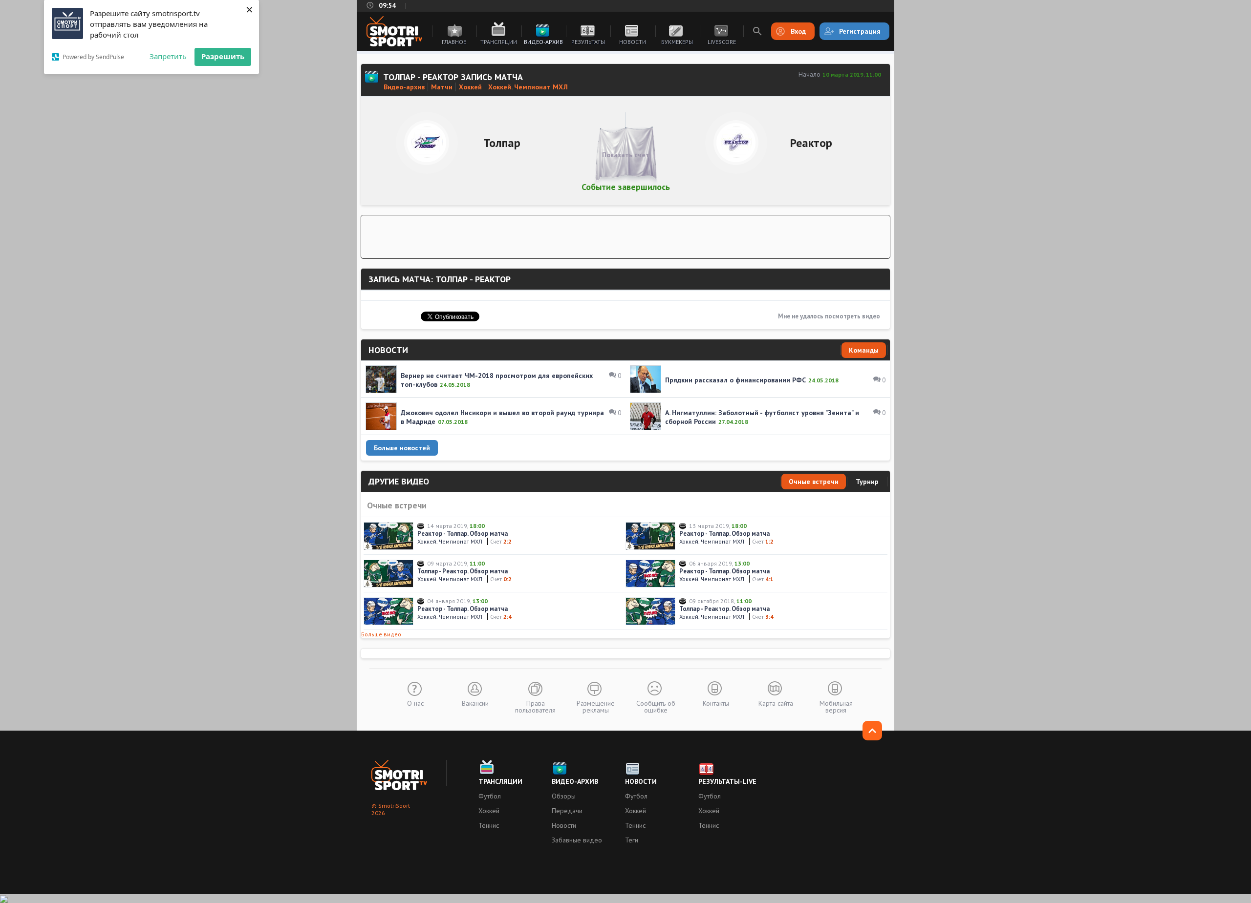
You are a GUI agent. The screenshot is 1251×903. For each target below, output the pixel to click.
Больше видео (381, 634)
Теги (631, 840)
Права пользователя (535, 706)
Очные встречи (814, 481)
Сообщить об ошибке (655, 706)
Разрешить (222, 56)
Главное (454, 41)
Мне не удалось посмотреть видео (829, 316)
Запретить (168, 56)
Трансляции (498, 41)
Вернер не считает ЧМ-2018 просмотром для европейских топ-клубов (497, 380)
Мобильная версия (836, 706)
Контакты (716, 703)
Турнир (867, 481)
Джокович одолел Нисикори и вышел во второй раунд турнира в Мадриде (502, 417)
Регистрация (860, 31)
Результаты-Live (727, 781)
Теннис (488, 825)
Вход (798, 31)
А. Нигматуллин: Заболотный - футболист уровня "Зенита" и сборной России (762, 417)
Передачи (567, 810)
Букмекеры (677, 41)
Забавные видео (577, 840)
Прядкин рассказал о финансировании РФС (735, 380)
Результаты (588, 41)
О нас (415, 703)
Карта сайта (775, 703)
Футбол (489, 796)
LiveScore (722, 41)
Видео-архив (543, 41)
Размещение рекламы (596, 706)
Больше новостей (402, 447)
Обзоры (564, 796)
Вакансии (475, 703)
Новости (632, 41)
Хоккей (488, 810)
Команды (864, 350)
